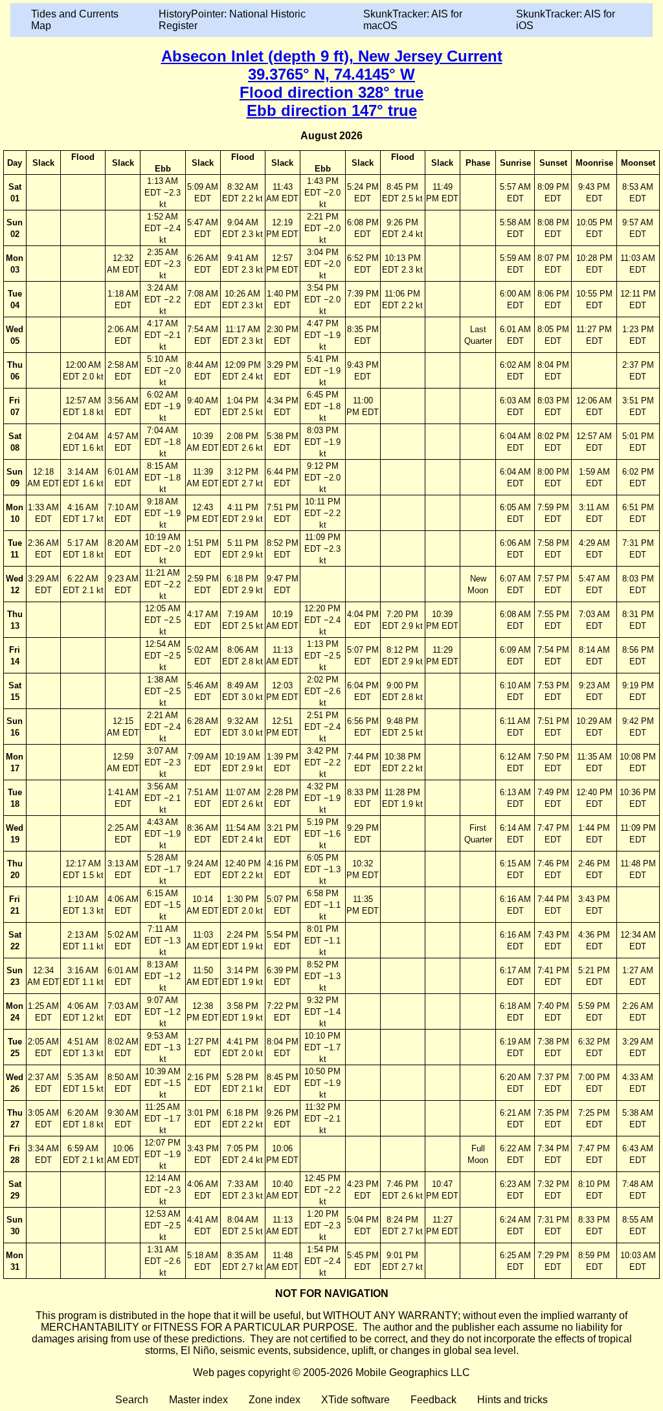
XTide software (355, 1399)
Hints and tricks (512, 1399)
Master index (198, 1399)
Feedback (433, 1399)
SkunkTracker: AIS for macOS (412, 19)
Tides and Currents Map (74, 19)
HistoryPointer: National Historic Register (232, 19)
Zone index (274, 1399)
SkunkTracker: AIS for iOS (565, 19)
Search (131, 1399)
